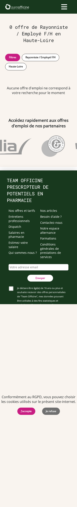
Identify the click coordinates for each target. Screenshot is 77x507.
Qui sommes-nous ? (23, 253)
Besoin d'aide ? (51, 217)
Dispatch (15, 227)
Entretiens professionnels (19, 219)
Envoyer (40, 278)
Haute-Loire (16, 66)
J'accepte (26, 411)
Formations (48, 238)
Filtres (12, 57)
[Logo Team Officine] (17, 7)
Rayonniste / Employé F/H (40, 57)
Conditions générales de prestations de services (50, 250)
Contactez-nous (51, 223)
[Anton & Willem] (52, 146)
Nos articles (48, 211)
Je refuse (51, 411)
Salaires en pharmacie (16, 235)
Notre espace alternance (49, 230)
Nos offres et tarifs (22, 211)
